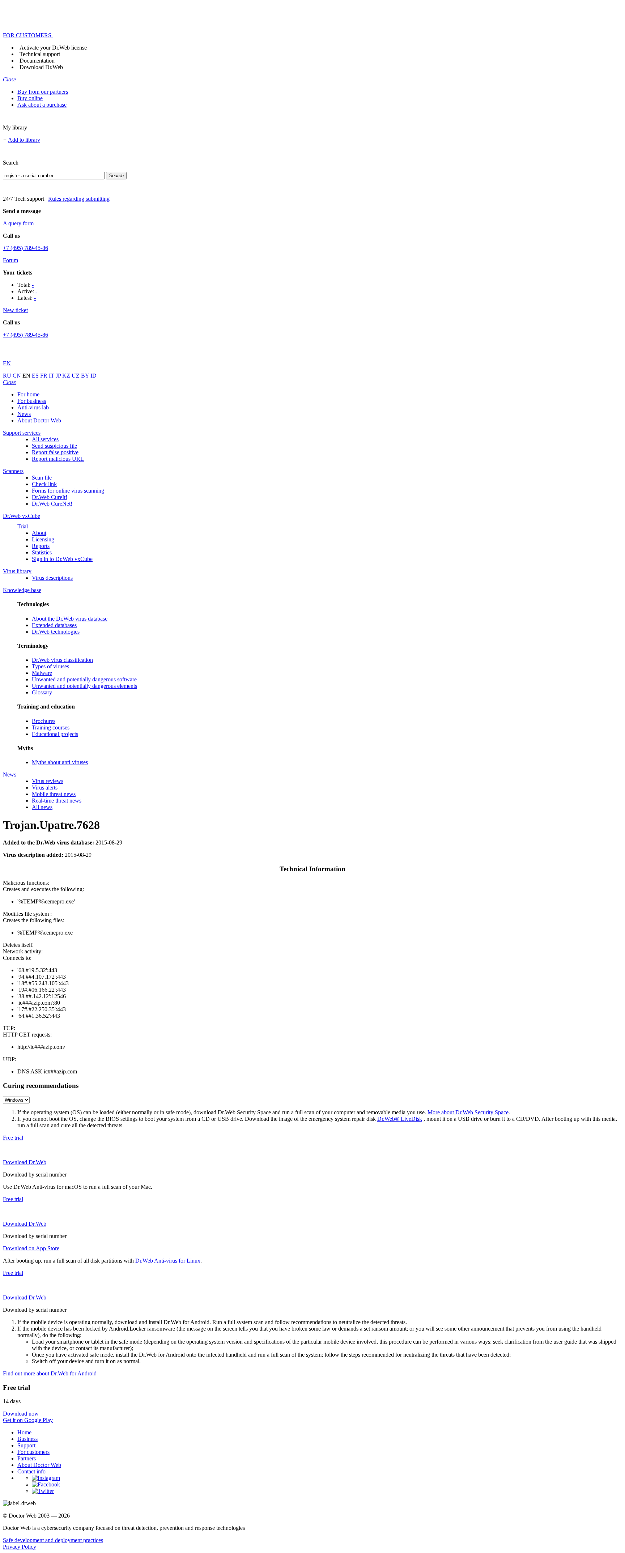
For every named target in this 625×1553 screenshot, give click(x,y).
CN (17, 376)
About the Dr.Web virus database (69, 619)
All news (42, 807)
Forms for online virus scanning (68, 491)
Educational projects (55, 734)
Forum (10, 260)
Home (24, 1432)
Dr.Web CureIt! (49, 497)
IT (52, 376)
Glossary (42, 692)
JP (59, 376)
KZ (67, 376)
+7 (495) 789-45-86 (25, 248)
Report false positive (55, 452)
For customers (33, 1452)
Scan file (42, 478)
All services (45, 439)
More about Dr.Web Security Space (468, 1112)
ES (36, 376)
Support (26, 1445)
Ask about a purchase (42, 105)
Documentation (37, 61)
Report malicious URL (58, 459)
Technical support (40, 54)
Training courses (50, 727)
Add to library (24, 140)
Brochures (43, 721)
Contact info (31, 1471)
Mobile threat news (54, 794)
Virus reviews (47, 781)
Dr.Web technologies (56, 632)
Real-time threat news (56, 800)
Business (27, 1439)
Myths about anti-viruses (60, 762)
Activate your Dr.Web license (53, 47)
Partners (26, 1458)
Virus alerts (45, 787)
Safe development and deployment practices (53, 1540)
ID (93, 376)
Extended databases (54, 625)
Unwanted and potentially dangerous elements (84, 686)
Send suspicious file (54, 446)
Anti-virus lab (33, 407)
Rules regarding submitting (79, 199)
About (39, 533)
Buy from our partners (42, 92)
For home (28, 394)
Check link (44, 484)
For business (31, 401)
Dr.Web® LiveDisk (399, 1119)
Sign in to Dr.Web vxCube (62, 559)
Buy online (30, 98)
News (24, 414)
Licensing (43, 539)
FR (44, 376)
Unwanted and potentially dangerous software (84, 679)
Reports (41, 546)
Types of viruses (50, 666)
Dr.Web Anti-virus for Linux (167, 1261)
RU (8, 376)
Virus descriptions (52, 578)
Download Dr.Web (41, 67)
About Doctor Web (39, 420)
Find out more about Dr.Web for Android (50, 1373)
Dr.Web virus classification (62, 660)
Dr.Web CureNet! (52, 504)
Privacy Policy (19, 1547)
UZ (76, 376)
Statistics (42, 552)
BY (85, 376)
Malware (42, 673)
